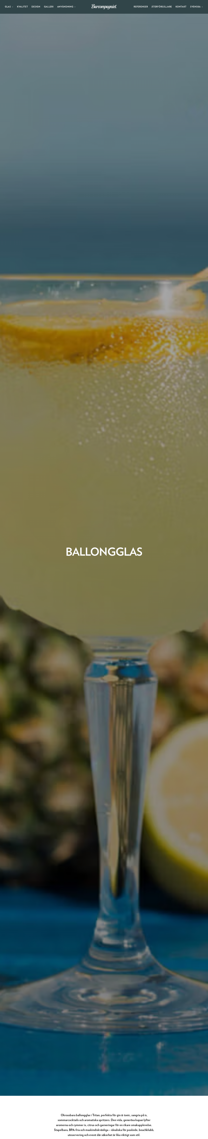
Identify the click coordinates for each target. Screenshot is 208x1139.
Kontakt (181, 7)
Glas (8, 7)
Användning (65, 7)
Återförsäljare (162, 7)
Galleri (49, 7)
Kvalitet (22, 7)
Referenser (141, 7)
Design (36, 7)
